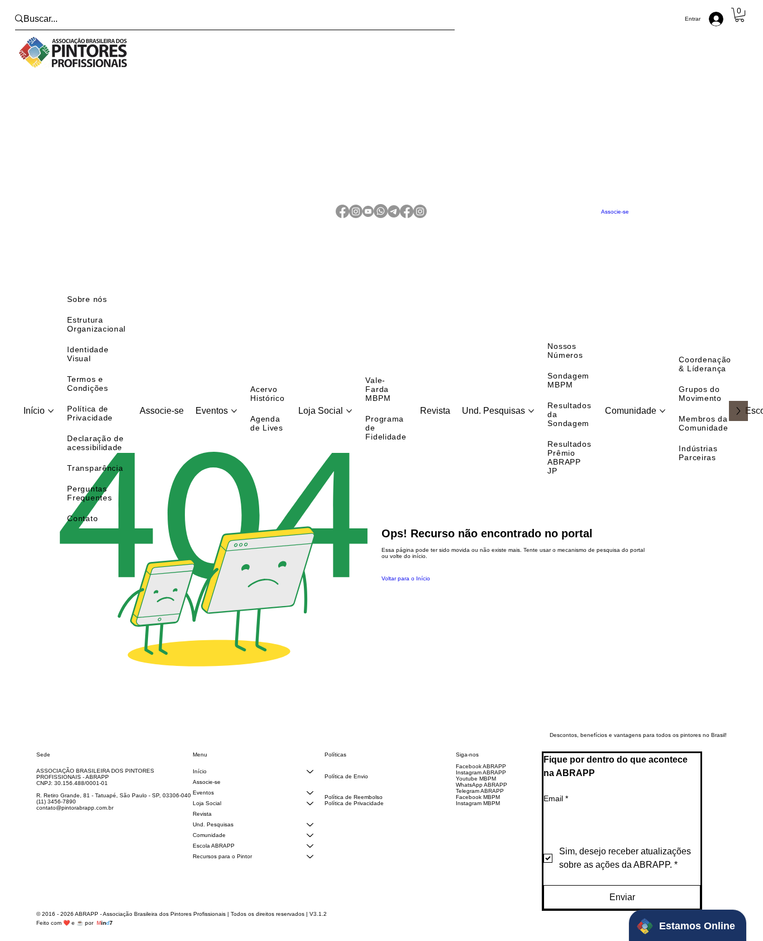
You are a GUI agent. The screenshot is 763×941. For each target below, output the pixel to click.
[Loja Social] (310, 816)
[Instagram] (356, 218)
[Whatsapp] (381, 218)
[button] (739, 15)
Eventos (203, 806)
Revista (202, 827)
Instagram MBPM (478, 817)
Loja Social (207, 817)
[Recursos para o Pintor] (310, 869)
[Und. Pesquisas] (310, 838)
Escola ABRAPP (214, 859)
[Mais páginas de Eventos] (234, 424)
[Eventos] (310, 806)
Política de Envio (346, 790)
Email (555, 811)
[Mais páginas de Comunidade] (662, 424)
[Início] (310, 784)
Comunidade (209, 848)
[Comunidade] (310, 848)
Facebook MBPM (478, 810)
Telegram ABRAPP (480, 804)
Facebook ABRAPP (481, 780)
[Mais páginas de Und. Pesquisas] (531, 424)
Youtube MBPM (476, 792)
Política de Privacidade (354, 817)
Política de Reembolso (354, 810)
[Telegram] (394, 218)
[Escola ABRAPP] (310, 859)
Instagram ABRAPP (481, 786)
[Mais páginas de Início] (51, 424)
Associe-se (207, 795)
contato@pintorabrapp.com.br (74, 821)
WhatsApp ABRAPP (481, 798)
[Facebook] (342, 218)
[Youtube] (368, 218)
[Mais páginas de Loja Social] (349, 424)
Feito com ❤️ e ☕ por (74, 936)
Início (200, 785)
